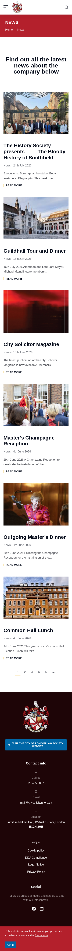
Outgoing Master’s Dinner (34, 537)
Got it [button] (10, 944)
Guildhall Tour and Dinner (34, 251)
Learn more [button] (41, 935)
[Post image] (36, 113)
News (7, 165)
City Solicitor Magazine (31, 344)
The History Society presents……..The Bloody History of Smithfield (34, 151)
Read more (14, 185)
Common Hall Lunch (28, 630)
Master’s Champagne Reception (29, 441)
